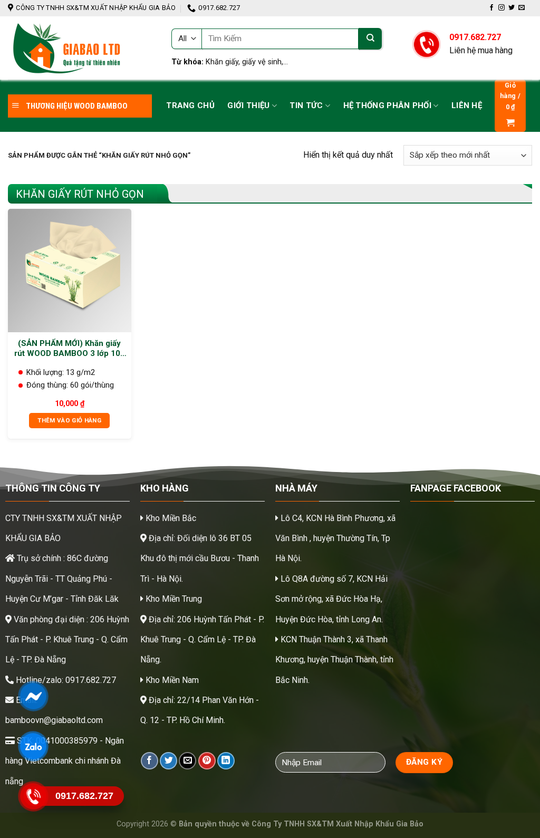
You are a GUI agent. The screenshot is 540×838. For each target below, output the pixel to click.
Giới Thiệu (248, 105)
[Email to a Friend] (187, 760)
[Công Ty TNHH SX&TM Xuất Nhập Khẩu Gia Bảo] (82, 48)
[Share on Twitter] (168, 760)
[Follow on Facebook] (491, 8)
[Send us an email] (521, 8)
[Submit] (370, 39)
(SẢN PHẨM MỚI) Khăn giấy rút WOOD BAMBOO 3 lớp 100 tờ (69, 349)
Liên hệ (466, 105)
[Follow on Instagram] (501, 8)
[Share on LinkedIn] (226, 760)
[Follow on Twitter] (511, 8)
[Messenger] (33, 696)
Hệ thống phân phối (387, 105)
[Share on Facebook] (149, 760)
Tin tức (306, 105)
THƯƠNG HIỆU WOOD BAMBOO (76, 106)
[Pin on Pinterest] (207, 760)
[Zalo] (33, 746)
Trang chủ (190, 105)
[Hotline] (33, 796)
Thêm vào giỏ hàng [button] (69, 420)
